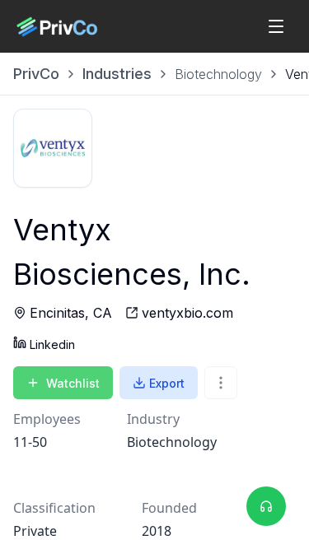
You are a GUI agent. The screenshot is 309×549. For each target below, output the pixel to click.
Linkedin (52, 344)
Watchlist (73, 383)
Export (167, 383)
